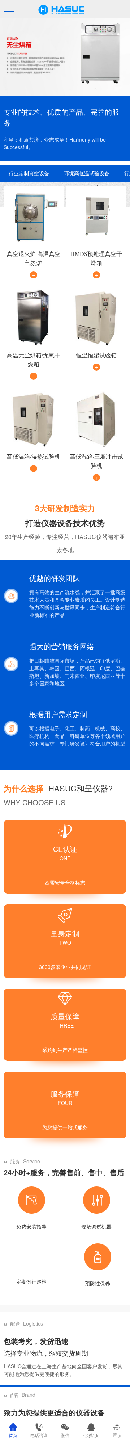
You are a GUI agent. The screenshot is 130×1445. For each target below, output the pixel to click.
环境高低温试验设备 (86, 173)
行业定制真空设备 (29, 173)
